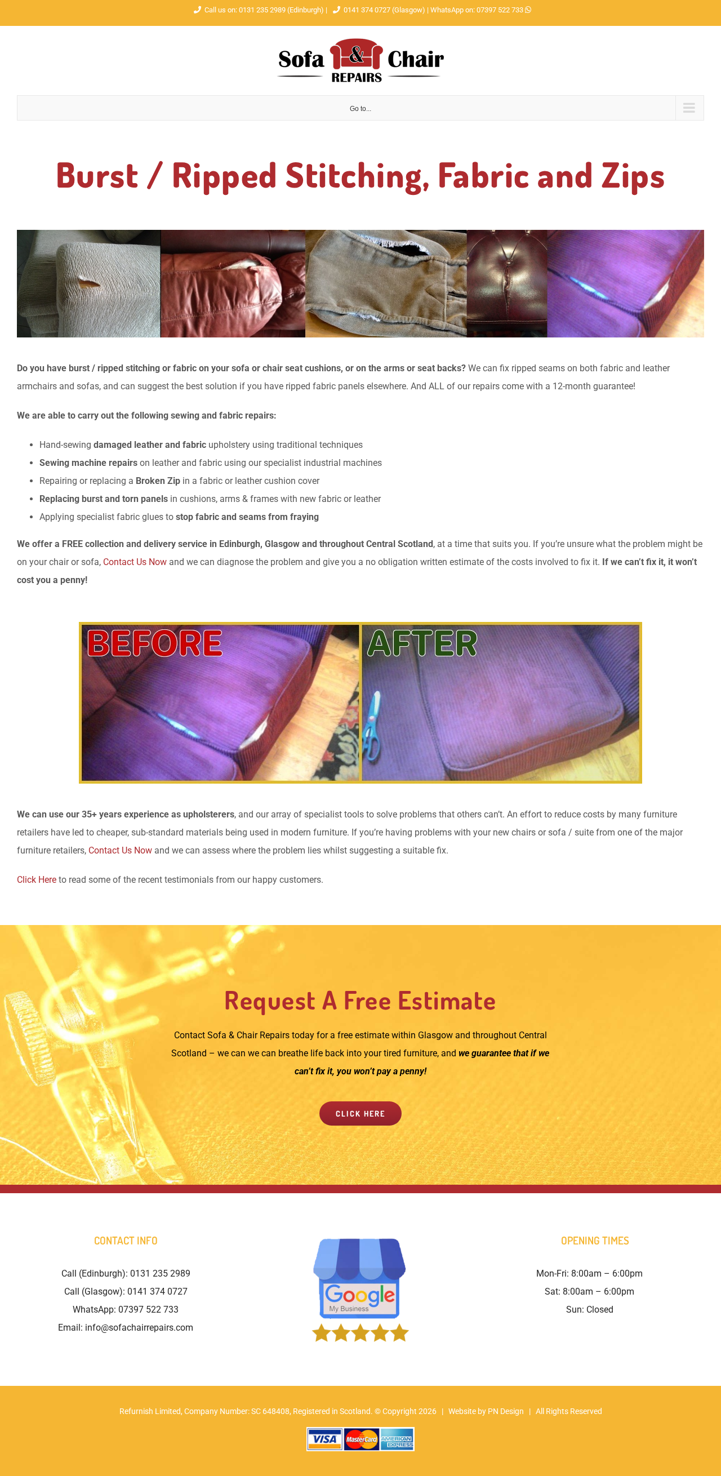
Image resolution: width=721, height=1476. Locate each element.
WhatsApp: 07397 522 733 (126, 1309)
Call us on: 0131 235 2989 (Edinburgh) (264, 10)
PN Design (506, 1411)
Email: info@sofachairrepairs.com (125, 1327)
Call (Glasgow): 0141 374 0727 (126, 1291)
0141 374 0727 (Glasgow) (384, 10)
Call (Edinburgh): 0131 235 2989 (125, 1273)
